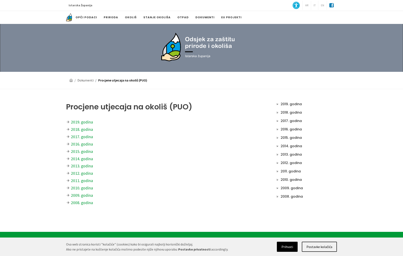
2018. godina (82, 129)
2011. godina (82, 180)
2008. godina (82, 202)
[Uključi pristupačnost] (296, 6)
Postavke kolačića (319, 247)
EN (322, 5)
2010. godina (82, 187)
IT (315, 5)
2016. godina (82, 144)
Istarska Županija (80, 5)
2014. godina (82, 158)
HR (306, 5)
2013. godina (82, 165)
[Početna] (71, 80)
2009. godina (82, 195)
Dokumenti (85, 80)
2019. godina (82, 122)
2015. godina (82, 151)
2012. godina (82, 173)
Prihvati (287, 247)
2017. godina (82, 136)
